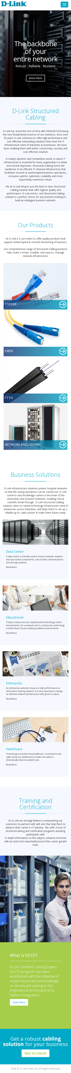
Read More (11, 567)
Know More (35, 78)
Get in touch (35, 1053)
